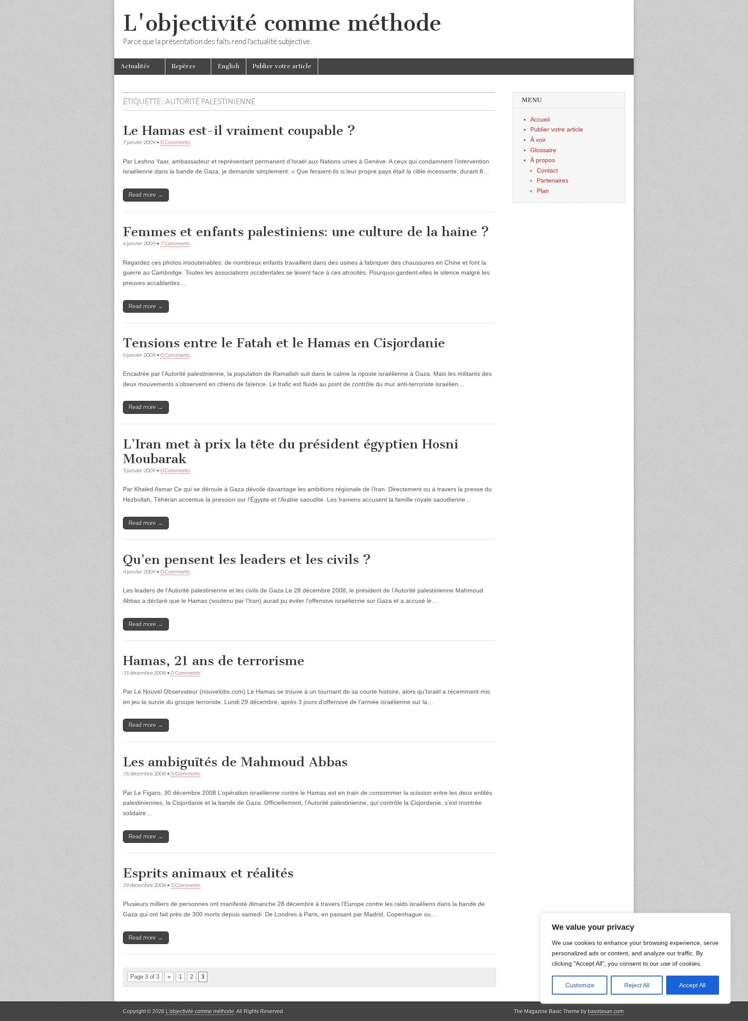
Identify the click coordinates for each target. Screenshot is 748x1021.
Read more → (146, 195)
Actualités (135, 66)
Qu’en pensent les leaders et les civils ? (247, 559)
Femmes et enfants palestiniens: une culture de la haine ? (306, 232)
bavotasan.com (606, 1011)
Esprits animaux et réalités (208, 873)
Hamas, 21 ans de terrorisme (213, 661)
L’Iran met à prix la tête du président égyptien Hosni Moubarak (290, 451)
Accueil (540, 119)
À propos (542, 160)
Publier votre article (282, 66)
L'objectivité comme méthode (282, 23)
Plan (543, 190)
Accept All (692, 985)
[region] (635, 958)
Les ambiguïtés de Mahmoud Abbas (235, 762)
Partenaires (552, 180)
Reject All (636, 985)
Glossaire (543, 150)
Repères (184, 66)
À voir (538, 139)
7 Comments (175, 243)
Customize (579, 985)
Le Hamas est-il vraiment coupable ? (239, 130)
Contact (547, 170)
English (228, 66)
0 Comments (175, 142)
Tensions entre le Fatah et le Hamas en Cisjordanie (284, 343)
